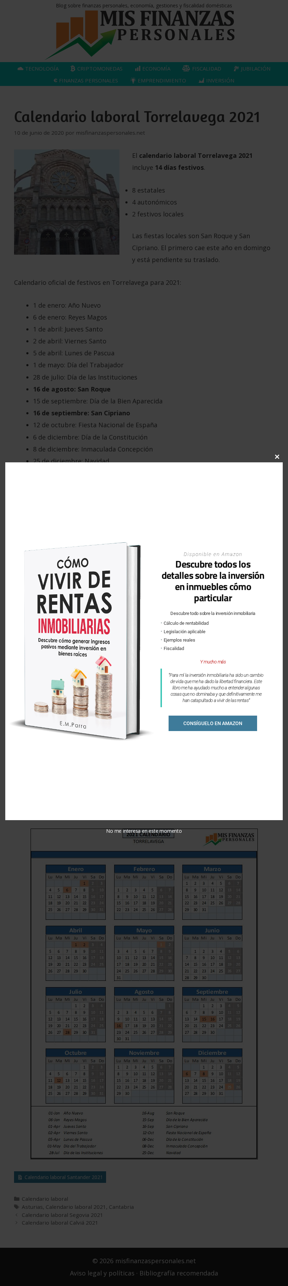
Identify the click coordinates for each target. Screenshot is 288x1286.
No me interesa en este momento (144, 831)
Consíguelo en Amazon (212, 723)
